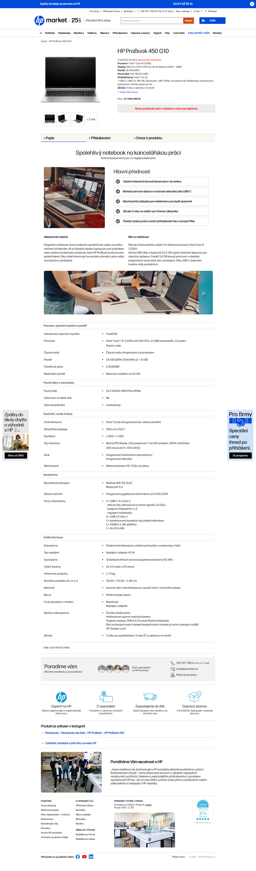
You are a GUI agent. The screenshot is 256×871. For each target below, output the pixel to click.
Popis (49, 138)
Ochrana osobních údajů (54, 837)
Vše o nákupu (183, 11)
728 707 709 (183, 663)
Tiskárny (92, 33)
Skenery (104, 33)
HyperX (157, 33)
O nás (197, 11)
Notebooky (64, 33)
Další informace (129, 92)
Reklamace (47, 819)
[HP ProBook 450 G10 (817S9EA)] (70, 79)
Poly (167, 33)
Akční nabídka (83, 814)
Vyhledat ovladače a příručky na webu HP (70, 743)
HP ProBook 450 (114, 732)
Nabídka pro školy (85, 839)
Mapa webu (178, 856)
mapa (148, 804)
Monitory (79, 33)
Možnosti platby (50, 810)
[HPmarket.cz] (57, 21)
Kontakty (128, 11)
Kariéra (80, 823)
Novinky (217, 33)
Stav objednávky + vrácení (55, 814)
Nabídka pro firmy (85, 834)
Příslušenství (120, 33)
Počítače (50, 33)
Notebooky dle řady (73, 732)
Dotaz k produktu (148, 138)
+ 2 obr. (91, 119)
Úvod (43, 41)
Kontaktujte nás (49, 823)
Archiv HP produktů (51, 832)
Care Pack (179, 33)
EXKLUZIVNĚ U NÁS (199, 33)
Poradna (45, 828)
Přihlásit (212, 11)
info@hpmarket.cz (187, 668)
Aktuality (81, 819)
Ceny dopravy (48, 805)
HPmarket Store (111, 11)
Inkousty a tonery (140, 33)
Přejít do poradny (186, 674)
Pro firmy (94, 11)
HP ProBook (95, 732)
